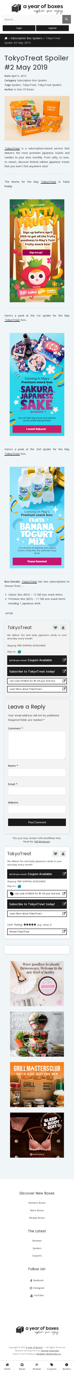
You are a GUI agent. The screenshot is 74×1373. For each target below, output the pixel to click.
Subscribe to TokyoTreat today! (32, 671)
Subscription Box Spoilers (26, 38)
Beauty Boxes (37, 1217)
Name (13, 765)
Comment (15, 728)
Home (7, 1368)
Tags (7, 85)
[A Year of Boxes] (37, 1330)
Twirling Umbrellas (50, 1350)
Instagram (38, 1287)
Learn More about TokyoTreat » (26, 689)
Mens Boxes (37, 1210)
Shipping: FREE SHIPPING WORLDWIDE (26, 646)
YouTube (38, 1295)
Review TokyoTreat (19, 931)
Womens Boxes (37, 1202)
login (19, 28)
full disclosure (42, 841)
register (52, 28)
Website (13, 802)
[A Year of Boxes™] (37, 9)
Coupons (51, 1366)
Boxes (22, 1366)
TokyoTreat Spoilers (49, 85)
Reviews (37, 1366)
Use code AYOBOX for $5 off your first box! (32, 680)
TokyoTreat (29, 85)
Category (10, 80)
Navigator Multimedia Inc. (48, 1353)
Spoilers (67, 1366)
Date (7, 76)
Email (12, 784)
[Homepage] (6, 37)
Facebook (38, 1280)
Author (8, 89)
